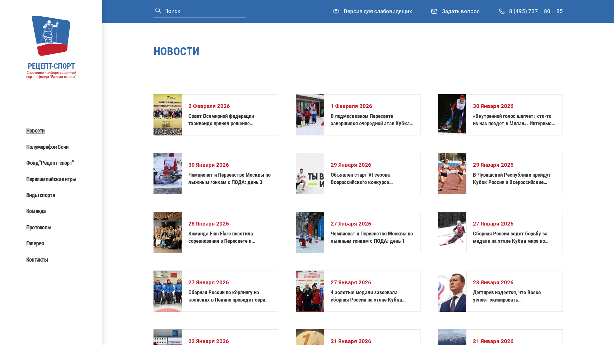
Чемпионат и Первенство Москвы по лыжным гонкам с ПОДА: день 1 (372, 237)
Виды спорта (40, 195)
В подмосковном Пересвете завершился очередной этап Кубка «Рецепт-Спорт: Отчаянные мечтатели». (370, 120)
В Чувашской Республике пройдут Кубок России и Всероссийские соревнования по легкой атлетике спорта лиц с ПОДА (512, 179)
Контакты (37, 259)
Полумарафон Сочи (47, 146)
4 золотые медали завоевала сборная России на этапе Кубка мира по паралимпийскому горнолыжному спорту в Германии (369, 296)
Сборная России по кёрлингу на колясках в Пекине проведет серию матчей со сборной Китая (228, 296)
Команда (36, 211)
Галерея (35, 243)
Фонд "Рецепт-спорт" (50, 162)
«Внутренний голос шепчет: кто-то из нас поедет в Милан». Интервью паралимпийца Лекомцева (512, 120)
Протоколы (38, 227)
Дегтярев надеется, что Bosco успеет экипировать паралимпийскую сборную (507, 296)
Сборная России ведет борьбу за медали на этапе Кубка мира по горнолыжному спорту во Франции (512, 237)
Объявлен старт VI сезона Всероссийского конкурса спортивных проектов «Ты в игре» (369, 179)
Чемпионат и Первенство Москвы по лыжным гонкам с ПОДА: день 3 (229, 178)
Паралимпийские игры (51, 179)
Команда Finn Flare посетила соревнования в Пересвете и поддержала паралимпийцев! (221, 237)
